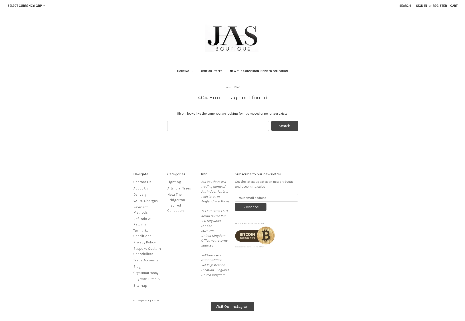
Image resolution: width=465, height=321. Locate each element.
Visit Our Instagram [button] (233, 306)
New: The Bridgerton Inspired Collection (259, 71)
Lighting (183, 71)
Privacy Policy (144, 242)
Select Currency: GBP (25, 6)
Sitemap (140, 285)
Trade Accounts (145, 260)
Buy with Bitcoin (146, 279)
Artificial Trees (211, 71)
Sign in (421, 6)
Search (405, 6)
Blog (137, 267)
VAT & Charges (145, 201)
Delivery (139, 194)
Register (440, 6)
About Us (140, 188)
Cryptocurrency (145, 273)
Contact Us (142, 182)
